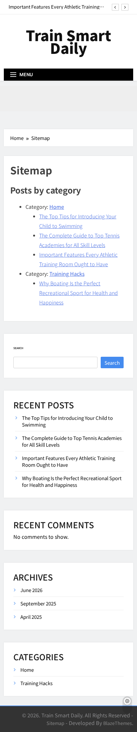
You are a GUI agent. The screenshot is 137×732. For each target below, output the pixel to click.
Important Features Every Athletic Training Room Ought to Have (54, 6)
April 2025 (31, 616)
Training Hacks (66, 273)
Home (56, 206)
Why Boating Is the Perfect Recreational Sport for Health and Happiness (78, 292)
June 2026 (31, 590)
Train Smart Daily (68, 41)
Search (18, 348)
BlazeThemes (117, 723)
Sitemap (55, 723)
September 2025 (38, 603)
